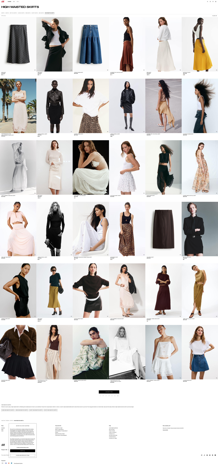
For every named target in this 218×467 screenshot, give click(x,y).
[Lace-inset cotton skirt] (91, 167)
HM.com (3, 420)
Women (9, 1)
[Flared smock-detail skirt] (200, 167)
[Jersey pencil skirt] (54, 106)
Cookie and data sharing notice (23, 447)
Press (56, 432)
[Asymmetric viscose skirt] (127, 44)
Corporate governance (61, 435)
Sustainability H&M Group (61, 430)
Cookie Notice (112, 436)
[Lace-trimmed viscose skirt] (127, 290)
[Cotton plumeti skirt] (127, 167)
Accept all (22, 450)
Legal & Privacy (112, 432)
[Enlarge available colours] (111, 74)
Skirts (11, 420)
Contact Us (111, 433)
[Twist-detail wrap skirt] (200, 290)
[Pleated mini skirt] (18, 352)
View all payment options (18, 463)
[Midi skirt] (18, 44)
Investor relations (60, 433)
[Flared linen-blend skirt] (91, 352)
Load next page (109, 391)
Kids (18, 1)
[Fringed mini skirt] (18, 290)
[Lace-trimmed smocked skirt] (18, 167)
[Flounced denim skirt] (200, 106)
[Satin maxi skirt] (127, 229)
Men (14, 1)
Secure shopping (113, 435)
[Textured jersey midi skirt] (163, 290)
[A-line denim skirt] (200, 352)
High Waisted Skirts (19, 420)
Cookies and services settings (22, 455)
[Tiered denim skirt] (91, 44)
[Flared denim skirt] (91, 106)
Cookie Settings (113, 438)
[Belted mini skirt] (200, 229)
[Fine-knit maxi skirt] (18, 229)
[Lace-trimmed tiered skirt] (163, 352)
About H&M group (59, 429)
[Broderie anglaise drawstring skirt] (91, 229)
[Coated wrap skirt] (91, 290)
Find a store (112, 430)
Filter (213, 15)
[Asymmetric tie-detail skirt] (163, 106)
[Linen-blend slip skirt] (127, 352)
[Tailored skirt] (163, 229)
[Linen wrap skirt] (54, 352)
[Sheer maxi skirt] (163, 167)
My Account (112, 429)
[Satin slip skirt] (200, 44)
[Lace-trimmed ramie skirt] (18, 106)
